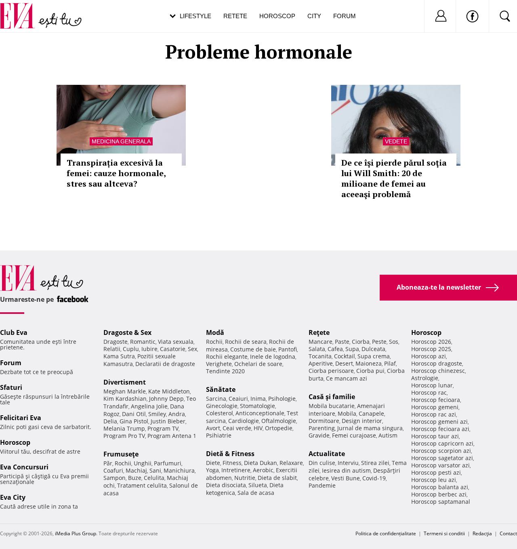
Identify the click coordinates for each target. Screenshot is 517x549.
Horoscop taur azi (435, 436)
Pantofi (287, 349)
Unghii (142, 463)
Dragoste (115, 341)
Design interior (362, 421)
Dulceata (373, 349)
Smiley (157, 414)
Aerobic (263, 470)
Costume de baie (253, 349)
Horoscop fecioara (435, 400)
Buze (134, 478)
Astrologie (424, 378)
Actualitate (327, 453)
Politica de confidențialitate (385, 533)
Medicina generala (121, 141)
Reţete (319, 332)
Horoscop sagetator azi (442, 458)
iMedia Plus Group (75, 533)
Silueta (257, 485)
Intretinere (235, 470)
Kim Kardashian (125, 398)
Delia (110, 421)
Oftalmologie (278, 421)
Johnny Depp (166, 398)
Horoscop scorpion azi (441, 450)
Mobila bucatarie (332, 406)
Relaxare (291, 463)
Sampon (114, 478)
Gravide (319, 435)
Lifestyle (195, 16)
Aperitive (321, 363)
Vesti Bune (345, 478)
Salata (317, 349)
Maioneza (368, 363)
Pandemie (322, 485)
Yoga (212, 470)
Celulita (154, 478)
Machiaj (136, 470)
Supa (352, 349)
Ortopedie (278, 428)
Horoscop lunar (432, 385)
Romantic (143, 341)
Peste (379, 341)
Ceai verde (237, 428)
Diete (213, 463)
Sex (192, 349)
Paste (342, 341)
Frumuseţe (121, 454)
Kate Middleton (169, 391)
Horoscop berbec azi (439, 494)
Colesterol (219, 413)
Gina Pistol (134, 421)
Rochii (123, 463)
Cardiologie (243, 421)
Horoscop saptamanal (440, 501)
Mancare (320, 341)
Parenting (322, 428)
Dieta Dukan (260, 463)
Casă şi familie (332, 396)
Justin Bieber (168, 421)
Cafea (335, 349)
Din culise (322, 463)
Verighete (219, 364)
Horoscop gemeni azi (439, 421)
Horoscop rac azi (433, 414)
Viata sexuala (175, 341)
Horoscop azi (428, 356)
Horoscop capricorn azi (442, 443)
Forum (344, 16)
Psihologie (282, 398)
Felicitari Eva (20, 417)
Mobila (347, 413)
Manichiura (179, 470)
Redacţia (482, 533)
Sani (155, 470)
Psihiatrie (218, 435)
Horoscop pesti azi (436, 472)
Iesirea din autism (346, 470)
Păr (107, 463)
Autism (387, 435)
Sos (393, 341)
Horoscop (277, 16)
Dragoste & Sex (127, 332)
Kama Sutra (119, 356)
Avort (213, 428)
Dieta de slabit (277, 478)
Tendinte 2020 (225, 371)
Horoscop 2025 (431, 349)
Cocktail (344, 356)
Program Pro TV (124, 436)
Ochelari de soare (258, 364)
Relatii (111, 349)
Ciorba (361, 341)
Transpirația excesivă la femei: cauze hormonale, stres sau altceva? (116, 173)
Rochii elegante (227, 356)
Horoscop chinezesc (438, 370)
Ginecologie (221, 406)
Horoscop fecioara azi (440, 429)
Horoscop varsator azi (440, 465)
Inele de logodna (272, 356)
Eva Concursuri (24, 467)
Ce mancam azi (346, 378)
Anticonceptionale (259, 413)
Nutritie (244, 478)
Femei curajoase (354, 435)
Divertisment (124, 382)
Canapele (371, 413)
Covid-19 (374, 478)
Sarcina (216, 398)
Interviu (348, 463)
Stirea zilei (375, 463)
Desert (344, 363)
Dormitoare (324, 421)
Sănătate (220, 389)
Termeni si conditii (444, 533)
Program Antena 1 (171, 436)
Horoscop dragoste (436, 363)
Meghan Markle (124, 391)
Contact (508, 533)
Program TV (163, 428)
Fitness (232, 463)
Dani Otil (134, 414)
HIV (258, 428)
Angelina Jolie (149, 406)
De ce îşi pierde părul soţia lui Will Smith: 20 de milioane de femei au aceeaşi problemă (394, 178)
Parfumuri (167, 463)
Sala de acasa (255, 492)
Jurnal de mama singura (370, 428)
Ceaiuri (238, 398)
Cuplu (131, 349)
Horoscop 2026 (431, 341)
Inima (258, 398)
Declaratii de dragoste (165, 364)
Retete (235, 16)
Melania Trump (124, 428)
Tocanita (320, 356)
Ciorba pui (370, 370)
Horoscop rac (429, 392)
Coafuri (113, 470)
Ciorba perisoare (331, 370)
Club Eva (13, 332)
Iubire (149, 349)
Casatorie (172, 349)
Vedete (396, 141)
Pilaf (390, 363)
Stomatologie (257, 406)
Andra (176, 414)
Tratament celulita (142, 485)
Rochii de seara (246, 341)
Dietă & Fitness (230, 453)
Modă (215, 332)
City (314, 16)
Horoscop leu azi (433, 480)
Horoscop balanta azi (439, 487)
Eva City (12, 497)
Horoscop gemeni (434, 407)
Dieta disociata (226, 485)
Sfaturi (11, 387)
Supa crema (373, 356)
